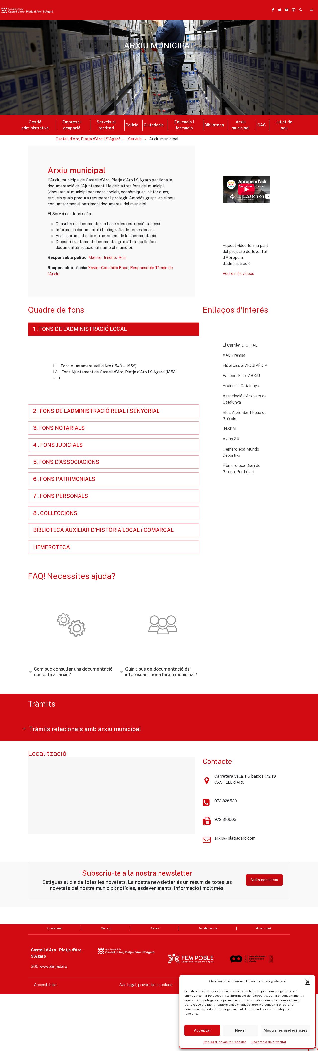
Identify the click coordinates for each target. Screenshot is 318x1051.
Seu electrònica (208, 928)
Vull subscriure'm (264, 880)
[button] (307, 981)
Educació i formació (184, 125)
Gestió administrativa (35, 125)
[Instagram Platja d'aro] (292, 9)
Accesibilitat (45, 984)
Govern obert (263, 928)
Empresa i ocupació (71, 125)
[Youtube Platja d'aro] (285, 9)
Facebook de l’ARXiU (241, 375)
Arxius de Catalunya (241, 386)
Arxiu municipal (241, 125)
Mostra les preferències (285, 1030)
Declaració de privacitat (268, 1042)
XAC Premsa (234, 355)
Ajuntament (54, 928)
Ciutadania (154, 125)
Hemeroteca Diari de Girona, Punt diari (241, 468)
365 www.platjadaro (49, 966)
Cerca (231, 34)
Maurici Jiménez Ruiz (107, 257)
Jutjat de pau (284, 125)
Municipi (106, 928)
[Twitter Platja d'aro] (278, 9)
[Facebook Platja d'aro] (271, 9)
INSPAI (229, 428)
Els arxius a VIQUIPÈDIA (245, 365)
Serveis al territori (106, 125)
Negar (240, 1030)
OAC (261, 125)
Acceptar (202, 1030)
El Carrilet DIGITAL (240, 345)
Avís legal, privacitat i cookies (224, 1042)
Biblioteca (214, 125)
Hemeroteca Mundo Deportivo (241, 452)
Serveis (155, 928)
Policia (132, 125)
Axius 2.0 (231, 439)
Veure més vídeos (238, 273)
